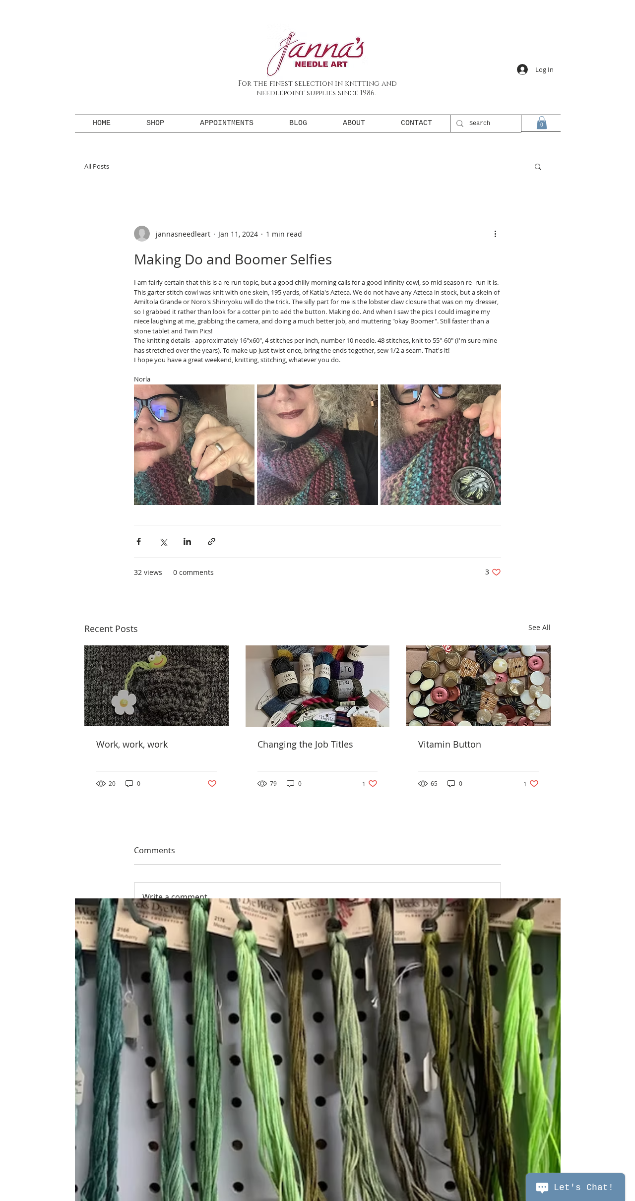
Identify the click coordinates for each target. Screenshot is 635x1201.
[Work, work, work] (156, 685)
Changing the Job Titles (305, 744)
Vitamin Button (449, 744)
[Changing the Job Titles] (318, 686)
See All (539, 627)
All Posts (96, 166)
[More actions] (495, 234)
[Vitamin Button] (478, 685)
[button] (541, 122)
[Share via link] (211, 541)
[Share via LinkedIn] (187, 541)
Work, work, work (132, 744)
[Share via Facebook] (138, 541)
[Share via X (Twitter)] (163, 541)
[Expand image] (194, 444)
